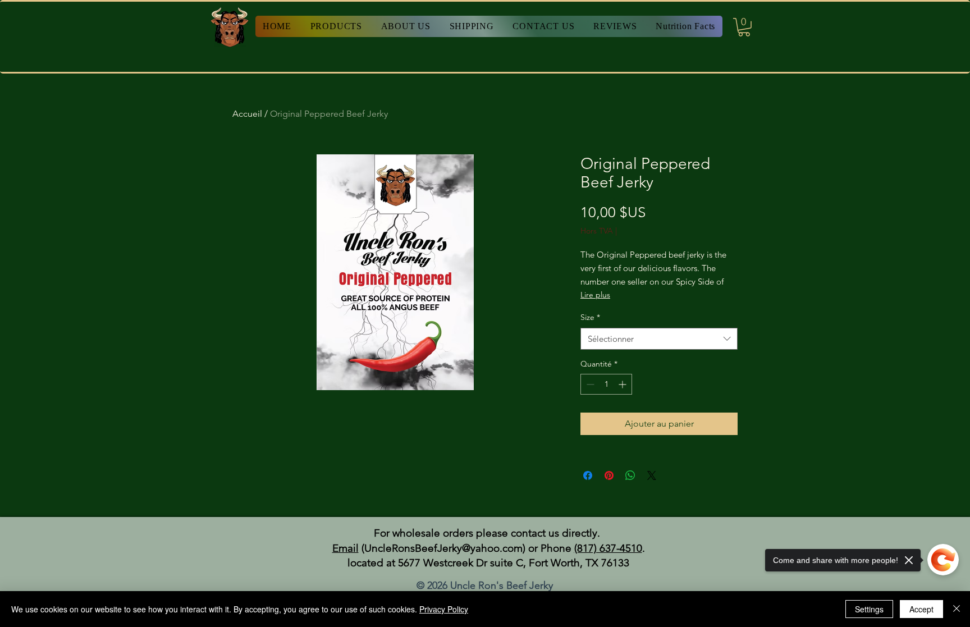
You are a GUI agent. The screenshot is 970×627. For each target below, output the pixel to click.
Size (590, 317)
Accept (921, 609)
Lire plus (595, 295)
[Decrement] (589, 384)
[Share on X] (651, 475)
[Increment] (623, 384)
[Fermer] (956, 609)
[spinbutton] (606, 384)
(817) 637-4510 (608, 548)
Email (345, 548)
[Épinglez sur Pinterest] (609, 475)
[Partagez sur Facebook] (587, 475)
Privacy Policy (443, 609)
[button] (744, 27)
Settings (869, 609)
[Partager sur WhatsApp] (630, 475)
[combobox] (659, 339)
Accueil (247, 113)
